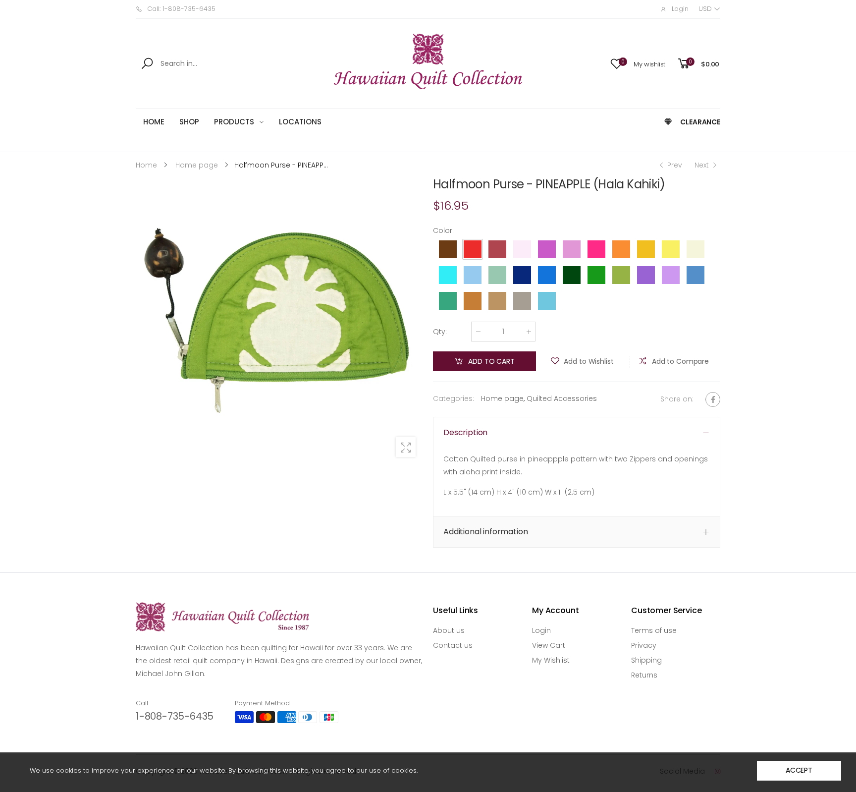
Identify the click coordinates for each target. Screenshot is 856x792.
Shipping (646, 660)
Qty (440, 332)
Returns (644, 675)
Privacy (643, 645)
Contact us (453, 645)
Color (443, 230)
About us (449, 630)
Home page (502, 398)
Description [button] (465, 432)
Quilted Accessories (562, 398)
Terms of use (654, 630)
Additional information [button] (485, 532)
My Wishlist (551, 660)
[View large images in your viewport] (406, 447)
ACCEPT (799, 770)
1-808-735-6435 (175, 716)
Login (541, 630)
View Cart (548, 645)
